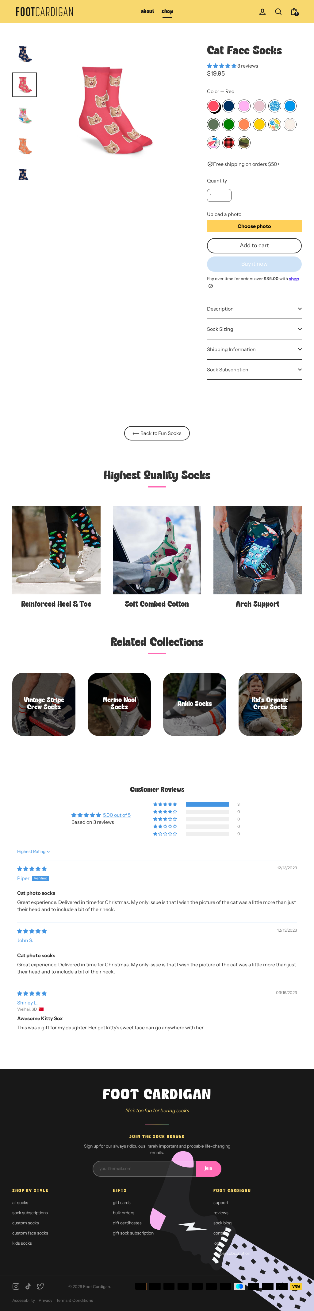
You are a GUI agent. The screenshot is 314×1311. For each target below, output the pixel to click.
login (218, 1243)
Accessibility (23, 1300)
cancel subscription (231, 1253)
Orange (244, 124)
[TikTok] (28, 1286)
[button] (222, 66)
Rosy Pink (244, 106)
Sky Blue (290, 106)
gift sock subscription (133, 1233)
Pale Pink (259, 106)
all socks (20, 1202)
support (220, 1202)
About (148, 12)
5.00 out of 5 (117, 815)
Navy (228, 106)
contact (220, 1233)
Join (208, 1168)
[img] (32, 869)
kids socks (22, 1243)
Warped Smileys (274, 124)
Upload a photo (224, 214)
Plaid (228, 142)
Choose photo (254, 226)
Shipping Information (231, 349)
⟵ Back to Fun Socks (157, 433)
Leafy (213, 142)
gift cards (122, 1202)
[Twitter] (40, 1286)
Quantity (217, 181)
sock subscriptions (30, 1212)
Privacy (45, 1300)
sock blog (222, 1223)
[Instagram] (16, 1286)
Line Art (290, 124)
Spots (274, 106)
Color (221, 91)
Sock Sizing (220, 329)
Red (213, 106)
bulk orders (123, 1212)
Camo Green (213, 124)
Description (220, 309)
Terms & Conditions (74, 1300)
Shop (167, 12)
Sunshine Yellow (259, 124)
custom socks (25, 1223)
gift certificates (127, 1223)
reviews (220, 1212)
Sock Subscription (227, 369)
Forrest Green (228, 124)
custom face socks (30, 1233)
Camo (244, 142)
